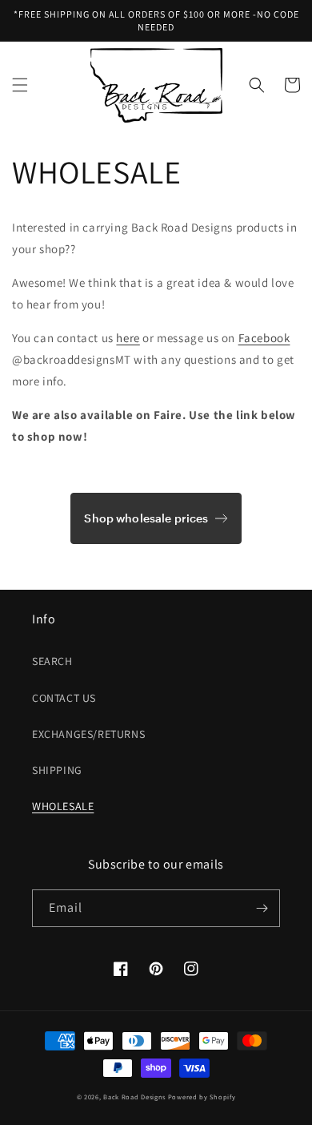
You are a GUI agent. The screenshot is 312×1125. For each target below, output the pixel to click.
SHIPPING (57, 770)
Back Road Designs (134, 1096)
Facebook (264, 337)
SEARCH (52, 661)
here (127, 337)
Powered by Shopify (202, 1096)
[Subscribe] (261, 908)
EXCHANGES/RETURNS (88, 734)
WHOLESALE (63, 806)
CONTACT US (64, 698)
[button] (20, 85)
